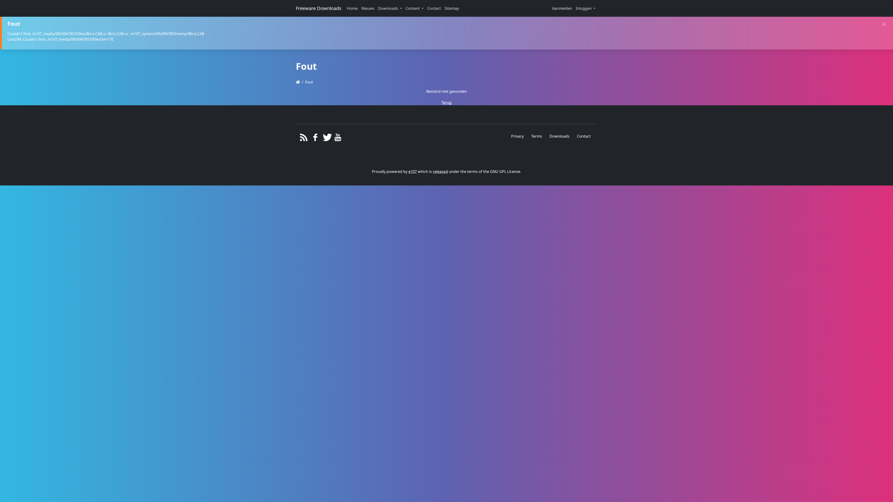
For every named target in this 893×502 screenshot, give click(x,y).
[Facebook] (315, 138)
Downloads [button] (388, 8)
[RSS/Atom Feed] (304, 138)
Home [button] (352, 8)
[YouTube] (338, 138)
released (440, 171)
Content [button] (413, 8)
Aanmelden (562, 8)
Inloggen (584, 8)
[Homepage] (298, 82)
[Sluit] (883, 24)
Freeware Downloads (318, 8)
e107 (412, 171)
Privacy (517, 136)
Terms (536, 136)
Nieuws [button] (367, 8)
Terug (446, 102)
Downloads (560, 136)
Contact (584, 136)
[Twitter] (326, 138)
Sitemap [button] (452, 8)
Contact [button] (434, 8)
